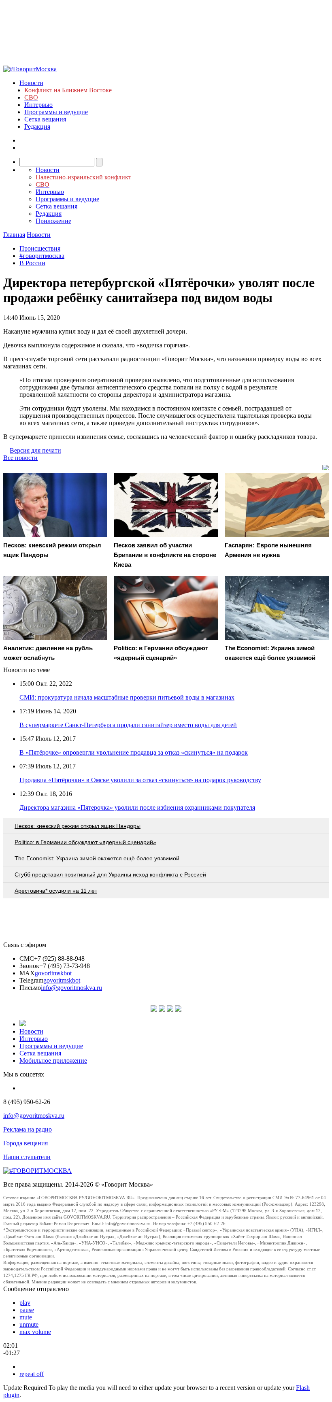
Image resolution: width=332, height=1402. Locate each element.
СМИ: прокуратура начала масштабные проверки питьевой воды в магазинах (126, 697)
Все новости (20, 457)
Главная (14, 234)
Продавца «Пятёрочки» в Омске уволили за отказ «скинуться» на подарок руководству (140, 780)
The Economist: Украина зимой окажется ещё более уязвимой (97, 858)
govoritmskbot (53, 973)
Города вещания (25, 1143)
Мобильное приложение (53, 1060)
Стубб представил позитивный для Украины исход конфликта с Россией (110, 874)
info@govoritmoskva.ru (71, 987)
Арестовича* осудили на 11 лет (56, 890)
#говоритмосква (41, 255)
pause (26, 1309)
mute (25, 1317)
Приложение (53, 220)
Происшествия (39, 248)
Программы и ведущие (56, 112)
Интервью (38, 104)
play (24, 1302)
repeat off (31, 1373)
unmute (28, 1324)
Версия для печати (35, 450)
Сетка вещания (45, 119)
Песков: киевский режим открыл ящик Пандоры (77, 826)
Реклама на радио (27, 1129)
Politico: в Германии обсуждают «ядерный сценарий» (85, 842)
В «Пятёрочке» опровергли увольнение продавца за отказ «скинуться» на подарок (133, 752)
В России (32, 263)
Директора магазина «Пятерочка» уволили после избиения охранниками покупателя (137, 807)
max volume (35, 1331)
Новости (31, 82)
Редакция (37, 126)
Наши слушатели (27, 1156)
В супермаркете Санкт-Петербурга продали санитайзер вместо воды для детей (128, 724)
